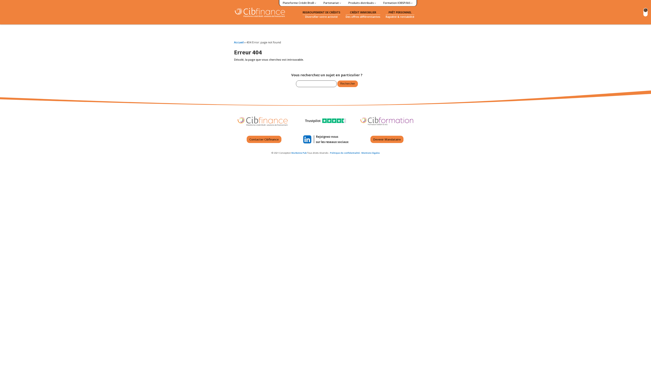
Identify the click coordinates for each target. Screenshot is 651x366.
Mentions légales (370, 152)
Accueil (239, 42)
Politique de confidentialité (345, 152)
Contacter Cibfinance (264, 139)
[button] (299, 3)
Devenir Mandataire (387, 139)
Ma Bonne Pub (299, 152)
